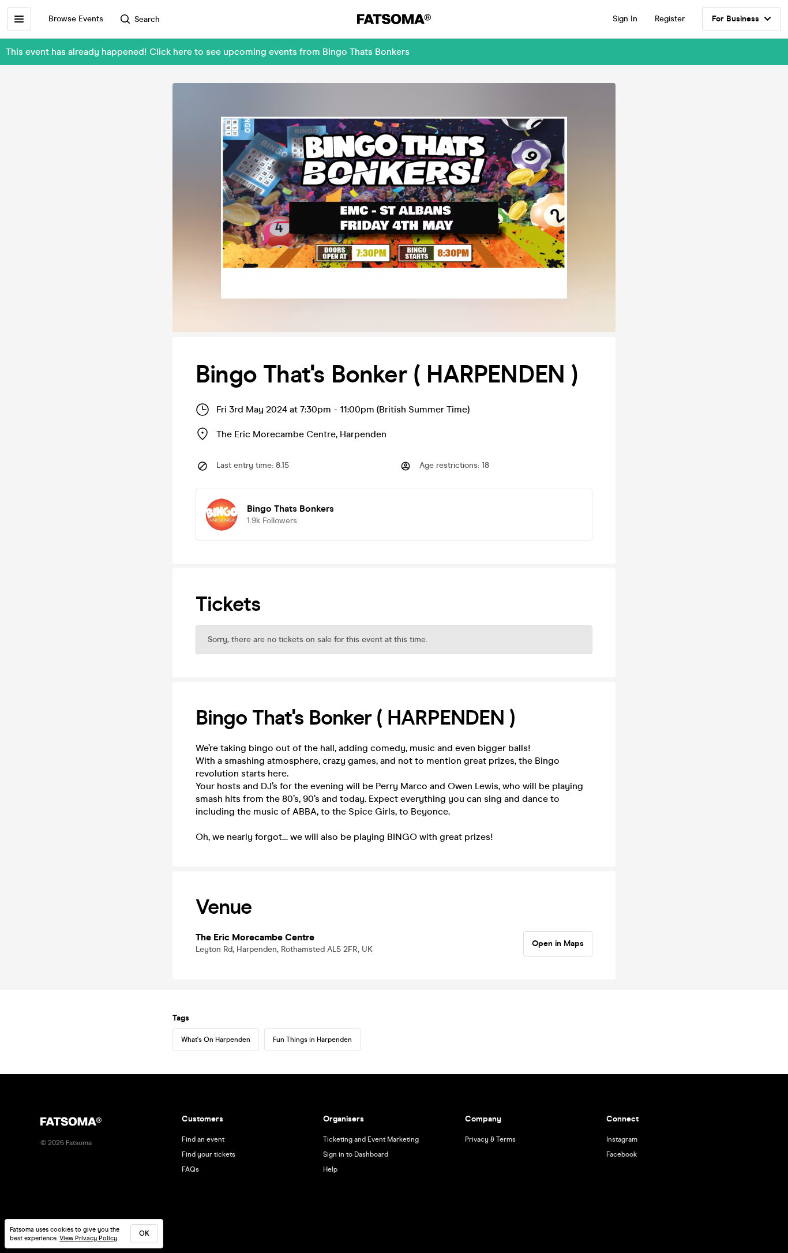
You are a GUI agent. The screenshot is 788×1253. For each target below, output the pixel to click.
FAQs (190, 1169)
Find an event (203, 1139)
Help (330, 1169)
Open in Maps (558, 943)
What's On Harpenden (215, 1040)
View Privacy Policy (88, 1238)
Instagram (621, 1139)
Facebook (621, 1154)
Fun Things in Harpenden (312, 1040)
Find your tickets (208, 1154)
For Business (735, 19)
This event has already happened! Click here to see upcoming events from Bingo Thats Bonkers (208, 51)
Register (670, 19)
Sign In (625, 19)
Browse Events (75, 19)
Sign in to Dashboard (355, 1154)
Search (147, 19)
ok (144, 1233)
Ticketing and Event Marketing (371, 1139)
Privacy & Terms (490, 1139)
